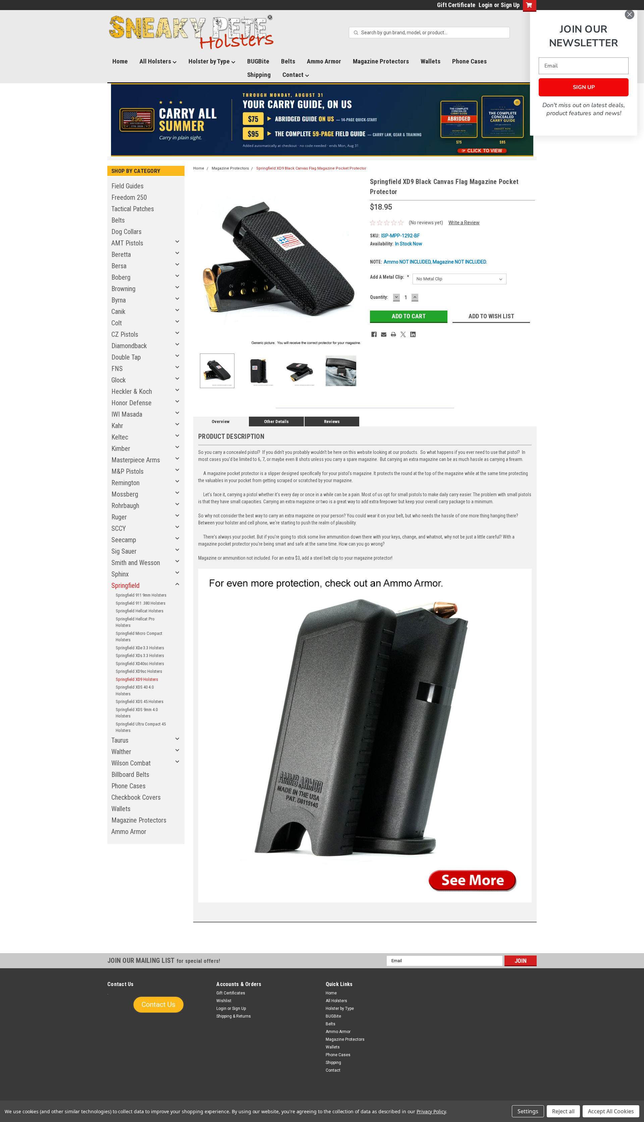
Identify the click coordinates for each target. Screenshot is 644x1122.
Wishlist (223, 1000)
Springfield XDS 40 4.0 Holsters (135, 690)
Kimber (120, 449)
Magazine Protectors (381, 61)
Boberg (120, 277)
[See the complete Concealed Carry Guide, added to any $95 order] (502, 120)
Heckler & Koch (131, 391)
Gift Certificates (230, 993)
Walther (121, 752)
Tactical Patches (132, 209)
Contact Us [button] (158, 1004)
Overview (220, 421)
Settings (528, 1111)
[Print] (393, 334)
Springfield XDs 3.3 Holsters (140, 655)
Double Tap (126, 357)
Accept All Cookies (611, 1111)
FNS (117, 369)
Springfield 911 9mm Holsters (141, 595)
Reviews (332, 421)
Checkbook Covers (136, 797)
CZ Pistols (124, 334)
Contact (293, 75)
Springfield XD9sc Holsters (139, 671)
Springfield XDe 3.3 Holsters (140, 647)
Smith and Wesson (135, 563)
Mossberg (124, 494)
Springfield (125, 585)
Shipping (259, 75)
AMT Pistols (127, 243)
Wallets (430, 61)
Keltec (119, 437)
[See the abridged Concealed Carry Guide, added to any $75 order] (459, 122)
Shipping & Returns (233, 1016)
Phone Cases (469, 61)
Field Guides (127, 186)
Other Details (276, 421)
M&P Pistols (127, 471)
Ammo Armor (324, 61)
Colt (116, 323)
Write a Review (464, 222)
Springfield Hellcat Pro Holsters (135, 622)
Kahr (117, 426)
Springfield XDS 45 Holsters (139, 701)
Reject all (563, 1111)
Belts (288, 61)
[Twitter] (403, 334)
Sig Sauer (124, 551)
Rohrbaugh (125, 506)
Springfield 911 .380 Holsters (140, 603)
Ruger (119, 517)
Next (358, 262)
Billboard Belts (130, 774)
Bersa (118, 266)
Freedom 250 (129, 197)
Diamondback (129, 346)
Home (120, 61)
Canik (118, 312)
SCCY (118, 528)
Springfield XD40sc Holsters (140, 663)
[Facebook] (374, 334)
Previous (200, 262)
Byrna (118, 300)
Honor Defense (131, 403)
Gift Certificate (456, 4)
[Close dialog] (630, 14)
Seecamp (123, 540)
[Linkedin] (413, 334)
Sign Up (510, 4)
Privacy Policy (431, 1111)
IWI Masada (126, 414)
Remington (125, 483)
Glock (118, 380)
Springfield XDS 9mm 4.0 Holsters (137, 713)
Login (485, 4)
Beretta (121, 254)
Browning (123, 289)
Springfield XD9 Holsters (137, 679)
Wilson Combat (131, 763)
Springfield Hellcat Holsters (139, 610)
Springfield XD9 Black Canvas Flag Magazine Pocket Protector (311, 168)
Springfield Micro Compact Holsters (139, 637)
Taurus (119, 740)
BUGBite (258, 61)
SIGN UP (584, 87)
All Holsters (156, 61)
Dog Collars (126, 232)
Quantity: (379, 297)
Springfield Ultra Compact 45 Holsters (141, 727)
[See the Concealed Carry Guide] (322, 119)
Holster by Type (210, 61)
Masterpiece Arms (135, 460)
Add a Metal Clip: (389, 277)
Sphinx (120, 574)
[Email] (383, 334)
